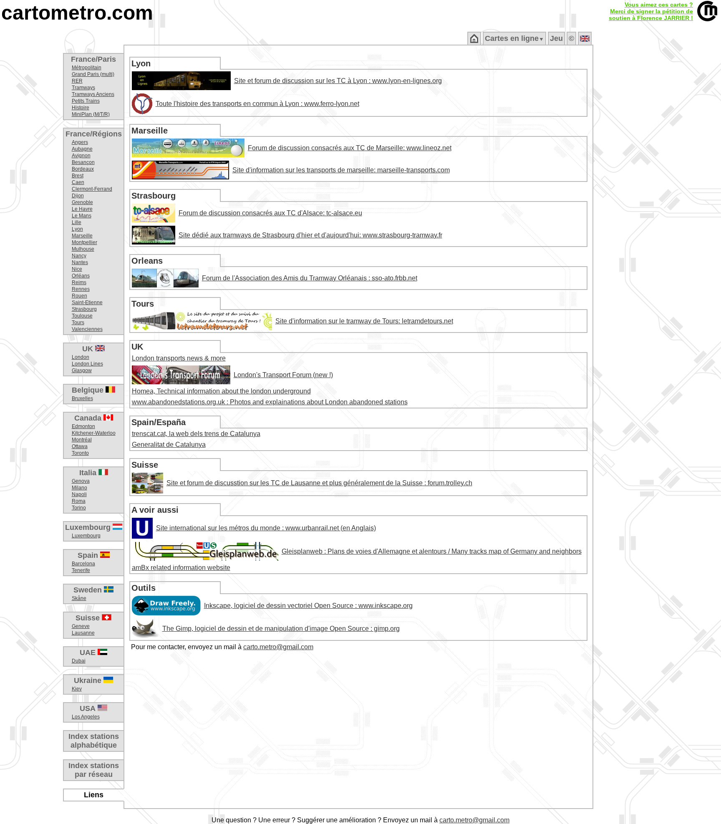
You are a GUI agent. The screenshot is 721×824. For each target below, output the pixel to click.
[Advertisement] (657, 179)
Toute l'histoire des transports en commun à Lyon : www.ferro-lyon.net (257, 103)
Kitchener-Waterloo (94, 433)
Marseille (82, 236)
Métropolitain (86, 68)
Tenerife (81, 570)
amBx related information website (181, 567)
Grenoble (82, 202)
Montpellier (84, 242)
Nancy (79, 256)
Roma (79, 501)
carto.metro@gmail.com (278, 646)
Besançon (83, 162)
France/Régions (94, 134)
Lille (76, 222)
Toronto (80, 453)
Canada (88, 418)
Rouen (79, 296)
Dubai (79, 661)
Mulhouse (83, 249)
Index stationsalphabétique (93, 740)
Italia (88, 473)
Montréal (82, 440)
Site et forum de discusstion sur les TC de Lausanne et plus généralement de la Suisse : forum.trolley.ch (319, 482)
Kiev (77, 689)
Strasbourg (84, 309)
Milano (79, 488)
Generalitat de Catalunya (169, 444)
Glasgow (82, 370)
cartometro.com (77, 13)
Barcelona (83, 564)
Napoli (79, 494)
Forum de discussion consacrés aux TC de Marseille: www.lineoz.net (349, 147)
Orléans (81, 276)
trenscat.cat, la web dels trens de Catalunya (196, 433)
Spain (89, 555)
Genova (81, 481)
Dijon (78, 196)
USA (89, 708)
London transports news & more (179, 358)
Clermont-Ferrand (92, 189)
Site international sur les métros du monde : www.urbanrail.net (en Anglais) (266, 528)
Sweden (88, 590)
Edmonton (83, 426)
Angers (80, 142)
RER (77, 81)
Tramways (83, 88)
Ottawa (80, 446)
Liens (93, 795)
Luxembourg (89, 527)
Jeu (556, 38)
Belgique (89, 390)
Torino (79, 508)
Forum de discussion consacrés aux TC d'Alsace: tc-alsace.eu (270, 213)
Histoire (80, 108)
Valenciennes (87, 329)
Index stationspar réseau (93, 770)
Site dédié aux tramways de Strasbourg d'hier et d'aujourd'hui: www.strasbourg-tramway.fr (310, 235)
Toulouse (82, 316)
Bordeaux (83, 169)
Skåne (79, 598)
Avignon (81, 156)
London (80, 357)
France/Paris (93, 59)
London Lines (87, 364)
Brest (77, 176)
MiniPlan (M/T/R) (91, 114)
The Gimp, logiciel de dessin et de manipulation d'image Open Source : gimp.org (281, 628)
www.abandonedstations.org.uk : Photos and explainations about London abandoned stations (270, 402)
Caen (78, 182)
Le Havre (82, 209)
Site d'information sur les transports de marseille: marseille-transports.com (341, 170)
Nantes (80, 262)
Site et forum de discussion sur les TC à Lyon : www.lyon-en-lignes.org (338, 80)
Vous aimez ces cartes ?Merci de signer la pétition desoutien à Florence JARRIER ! (651, 11)
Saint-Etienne (87, 302)
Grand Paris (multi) (93, 74)
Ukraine (88, 680)
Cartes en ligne (514, 38)
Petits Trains (86, 101)
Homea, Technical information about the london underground (221, 391)
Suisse (89, 618)
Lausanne (83, 633)
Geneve (81, 626)
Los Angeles (86, 717)
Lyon (77, 229)
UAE (89, 652)
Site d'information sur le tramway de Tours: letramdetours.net (364, 321)
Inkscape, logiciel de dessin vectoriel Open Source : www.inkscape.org (308, 605)
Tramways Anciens (93, 94)
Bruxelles (82, 398)
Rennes (81, 289)
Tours (78, 322)
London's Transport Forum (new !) (283, 374)
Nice (77, 269)
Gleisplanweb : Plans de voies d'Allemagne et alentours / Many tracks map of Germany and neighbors (432, 551)
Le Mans (81, 216)
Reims (79, 282)
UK (88, 349)
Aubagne (82, 149)
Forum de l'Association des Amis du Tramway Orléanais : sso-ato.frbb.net (309, 278)
